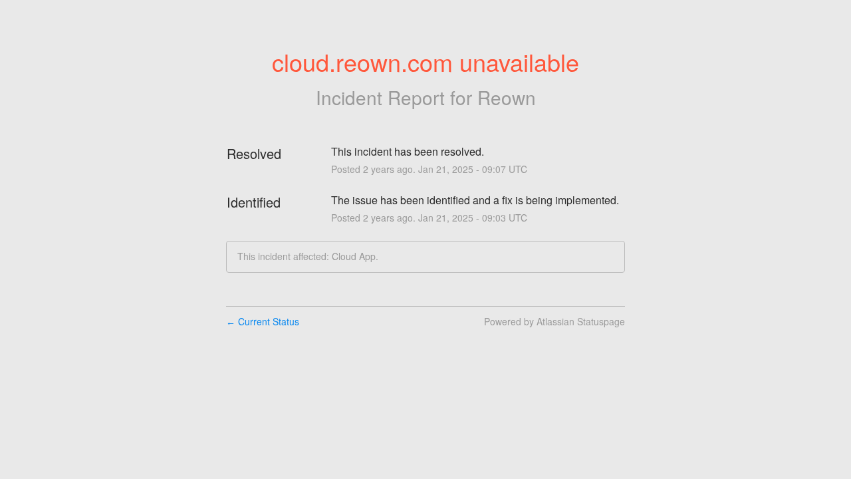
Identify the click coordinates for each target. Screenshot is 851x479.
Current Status (262, 321)
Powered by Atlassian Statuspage (554, 321)
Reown (506, 97)
